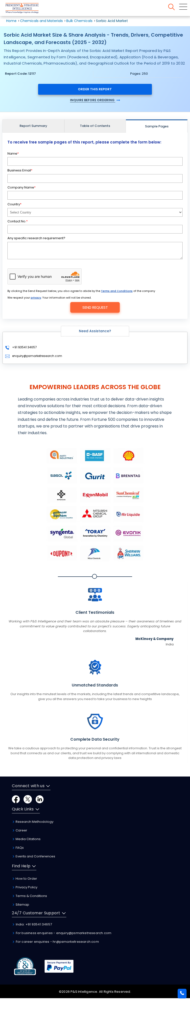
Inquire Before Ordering (92, 100)
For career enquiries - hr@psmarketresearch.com (57, 941)
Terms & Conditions (31, 896)
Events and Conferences (35, 856)
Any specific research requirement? (36, 238)
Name (13, 153)
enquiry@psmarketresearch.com (37, 356)
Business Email (19, 170)
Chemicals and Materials (42, 20)
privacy (36, 298)
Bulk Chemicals (79, 20)
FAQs (19, 847)
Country (14, 204)
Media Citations (28, 839)
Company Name (21, 187)
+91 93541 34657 (24, 347)
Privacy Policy (26, 887)
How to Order (26, 878)
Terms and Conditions (117, 291)
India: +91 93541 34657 (33, 924)
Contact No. (17, 221)
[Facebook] (16, 799)
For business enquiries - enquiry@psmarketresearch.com (63, 933)
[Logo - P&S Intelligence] (28, 9)
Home (11, 20)
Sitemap (22, 904)
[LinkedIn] (40, 799)
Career (21, 830)
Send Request (95, 307)
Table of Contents (95, 125)
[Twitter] (28, 799)
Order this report (95, 89)
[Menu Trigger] (183, 6)
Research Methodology (34, 821)
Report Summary (33, 125)
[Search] (171, 7)
